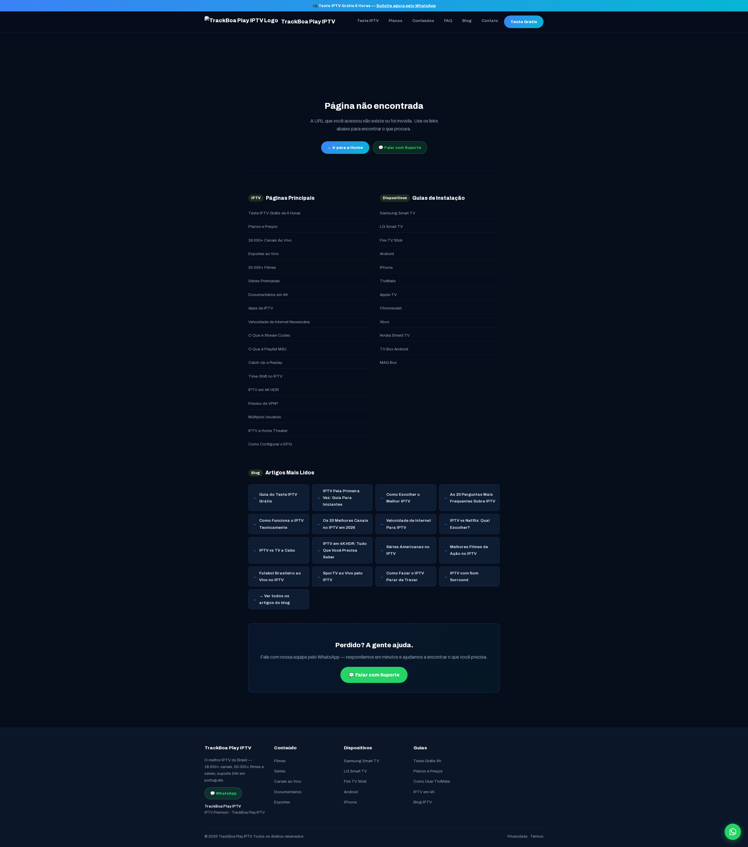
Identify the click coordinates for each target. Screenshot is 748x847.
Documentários (288, 792)
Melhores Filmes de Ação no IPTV (469, 550)
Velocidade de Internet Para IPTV (408, 523)
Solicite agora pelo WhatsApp (406, 6)
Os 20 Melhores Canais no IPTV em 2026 (345, 523)
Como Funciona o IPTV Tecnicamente (281, 523)
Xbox (384, 322)
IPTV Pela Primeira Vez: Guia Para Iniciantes (341, 498)
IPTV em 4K (424, 792)
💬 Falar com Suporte (399, 147)
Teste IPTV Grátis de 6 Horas (274, 213)
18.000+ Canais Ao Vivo (270, 240)
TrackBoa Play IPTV (308, 22)
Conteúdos (423, 20)
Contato (490, 20)
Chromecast (391, 308)
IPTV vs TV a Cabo (277, 550)
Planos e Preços (263, 226)
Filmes (280, 761)
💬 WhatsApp (223, 793)
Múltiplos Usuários (264, 417)
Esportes (282, 802)
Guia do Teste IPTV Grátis (278, 497)
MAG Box (388, 362)
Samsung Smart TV (397, 213)
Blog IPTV (422, 802)
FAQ (448, 20)
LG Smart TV (391, 226)
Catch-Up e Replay (265, 362)
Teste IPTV (368, 20)
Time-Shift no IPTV (265, 376)
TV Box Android (394, 349)
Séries (279, 771)
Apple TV (388, 294)
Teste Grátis (523, 22)
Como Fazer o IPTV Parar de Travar (405, 576)
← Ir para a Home (345, 147)
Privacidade (517, 836)
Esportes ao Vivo (263, 254)
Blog (467, 20)
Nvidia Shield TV (395, 335)
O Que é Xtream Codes (269, 335)
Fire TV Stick (391, 240)
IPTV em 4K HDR (263, 390)
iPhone (386, 267)
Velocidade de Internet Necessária (279, 322)
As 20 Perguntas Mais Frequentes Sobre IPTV (472, 497)
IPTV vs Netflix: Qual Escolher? (470, 523)
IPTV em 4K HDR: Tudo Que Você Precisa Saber (345, 550)
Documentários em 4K (268, 294)
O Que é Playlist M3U (267, 349)
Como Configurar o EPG (270, 444)
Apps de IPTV (260, 308)
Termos (536, 836)
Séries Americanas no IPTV (408, 550)
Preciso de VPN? (263, 403)
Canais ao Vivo (287, 781)
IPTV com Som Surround (464, 576)
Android (387, 254)
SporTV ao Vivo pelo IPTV (343, 576)
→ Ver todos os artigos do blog (274, 599)
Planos (395, 20)
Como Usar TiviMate (431, 781)
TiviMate (388, 281)
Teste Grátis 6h (427, 761)
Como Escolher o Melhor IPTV (403, 497)
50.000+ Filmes (262, 267)
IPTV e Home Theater (268, 430)
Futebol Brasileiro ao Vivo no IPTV (280, 576)
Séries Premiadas (264, 281)
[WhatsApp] (733, 832)
